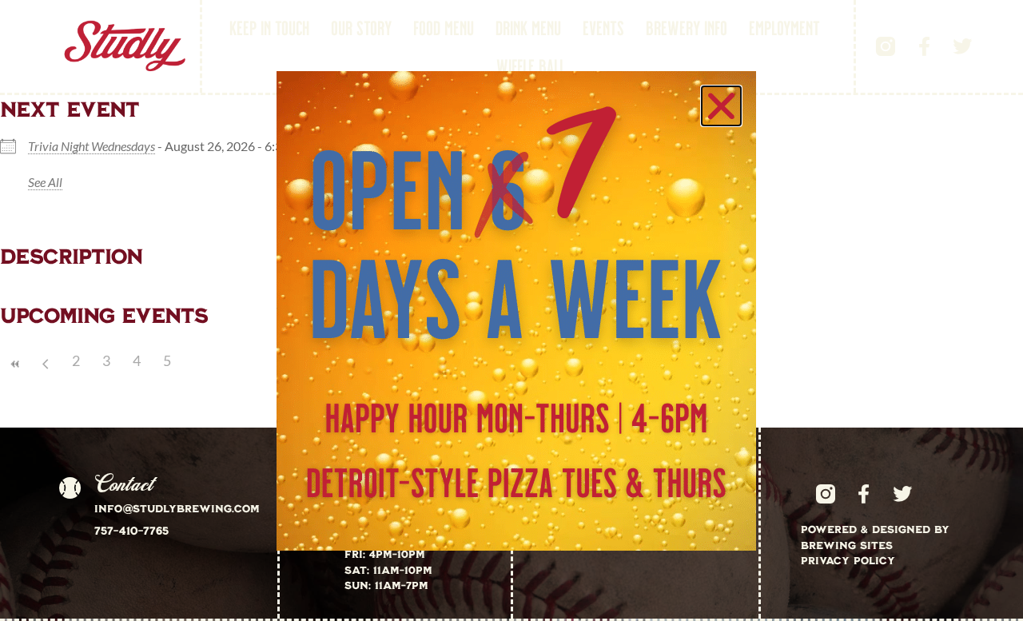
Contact (123, 484)
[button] (721, 106)
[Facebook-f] (923, 46)
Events (603, 27)
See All (45, 181)
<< (15, 364)
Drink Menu (528, 27)
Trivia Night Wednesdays (91, 145)
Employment (784, 27)
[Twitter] (962, 46)
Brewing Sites (847, 545)
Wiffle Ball (530, 66)
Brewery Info (686, 27)
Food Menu (443, 27)
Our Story (361, 27)
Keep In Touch (269, 27)
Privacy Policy (848, 560)
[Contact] (69, 488)
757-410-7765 (131, 530)
